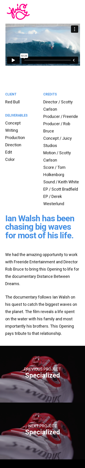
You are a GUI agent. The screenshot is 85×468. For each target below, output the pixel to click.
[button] (71, 11)
